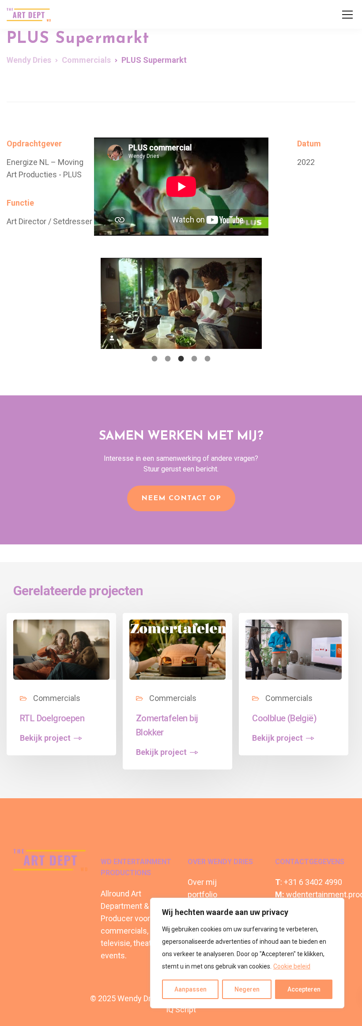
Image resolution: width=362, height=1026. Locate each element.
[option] (181, 303)
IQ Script (181, 1009)
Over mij (202, 882)
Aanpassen (190, 989)
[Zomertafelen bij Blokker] (177, 649)
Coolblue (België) (284, 718)
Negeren (247, 989)
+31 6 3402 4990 (313, 882)
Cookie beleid (291, 966)
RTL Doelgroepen (52, 718)
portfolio (202, 894)
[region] (247, 953)
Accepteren (304, 989)
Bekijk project (45, 738)
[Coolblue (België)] (293, 649)
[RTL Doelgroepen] (61, 649)
